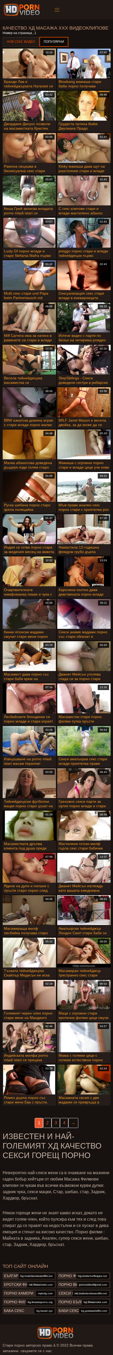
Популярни (54, 42)
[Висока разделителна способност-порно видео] (22, 10)
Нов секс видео (21, 42)
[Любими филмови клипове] (55, 1333)
